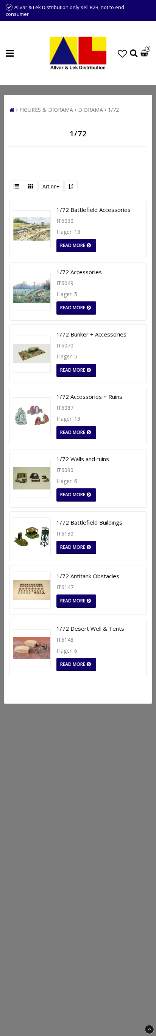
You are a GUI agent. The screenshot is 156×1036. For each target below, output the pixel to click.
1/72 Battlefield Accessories (93, 209)
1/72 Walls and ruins (82, 459)
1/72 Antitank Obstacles (87, 576)
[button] (122, 53)
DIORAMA (90, 109)
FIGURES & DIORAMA (46, 109)
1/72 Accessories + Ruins (89, 396)
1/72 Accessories (79, 272)
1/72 (113, 109)
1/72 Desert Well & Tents (90, 628)
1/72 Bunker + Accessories (91, 334)
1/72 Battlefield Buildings (89, 522)
